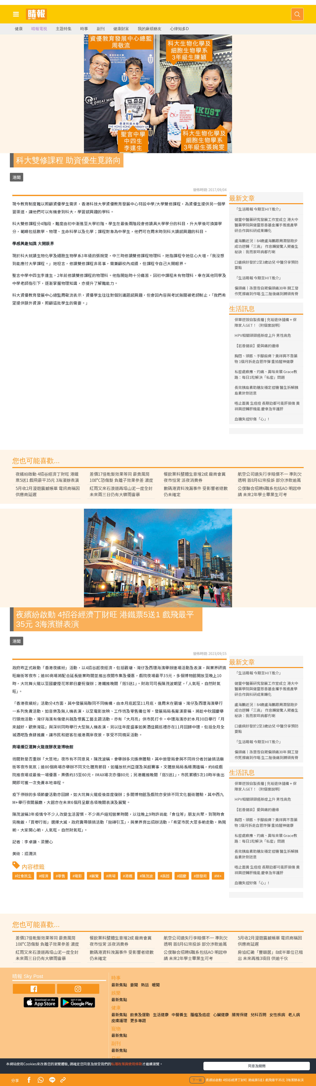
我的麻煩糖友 (149, 29)
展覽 (95, 875)
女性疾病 (277, 1014)
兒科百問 (258, 1014)
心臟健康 (221, 1014)
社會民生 (24, 875)
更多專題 (138, 1020)
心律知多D (179, 29)
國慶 (182, 875)
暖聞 (156, 985)
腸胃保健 (240, 1014)
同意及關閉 (256, 1065)
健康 (19, 29)
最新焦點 (119, 985)
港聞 (16, 177)
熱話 (145, 985)
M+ (219, 875)
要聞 (134, 985)
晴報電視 (39, 29)
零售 (61, 875)
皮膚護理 (119, 1020)
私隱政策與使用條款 (126, 1063)
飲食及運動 (140, 1014)
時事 (84, 29)
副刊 (101, 29)
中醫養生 (179, 1014)
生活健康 (161, 1014)
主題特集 (64, 29)
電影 (78, 875)
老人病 (294, 1014)
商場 (112, 875)
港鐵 (128, 875)
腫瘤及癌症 (200, 1014)
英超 (166, 875)
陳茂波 (147, 875)
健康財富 (121, 29)
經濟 (44, 875)
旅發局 (201, 875)
